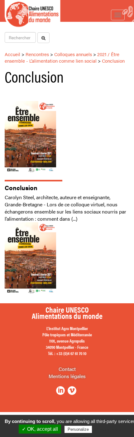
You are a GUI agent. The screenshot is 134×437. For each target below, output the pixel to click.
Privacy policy (108, 429)
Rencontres (37, 54)
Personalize (78, 429)
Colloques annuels (73, 54)
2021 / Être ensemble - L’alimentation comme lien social (62, 57)
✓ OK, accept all (40, 429)
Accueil (12, 54)
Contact (67, 368)
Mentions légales (67, 376)
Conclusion (113, 60)
